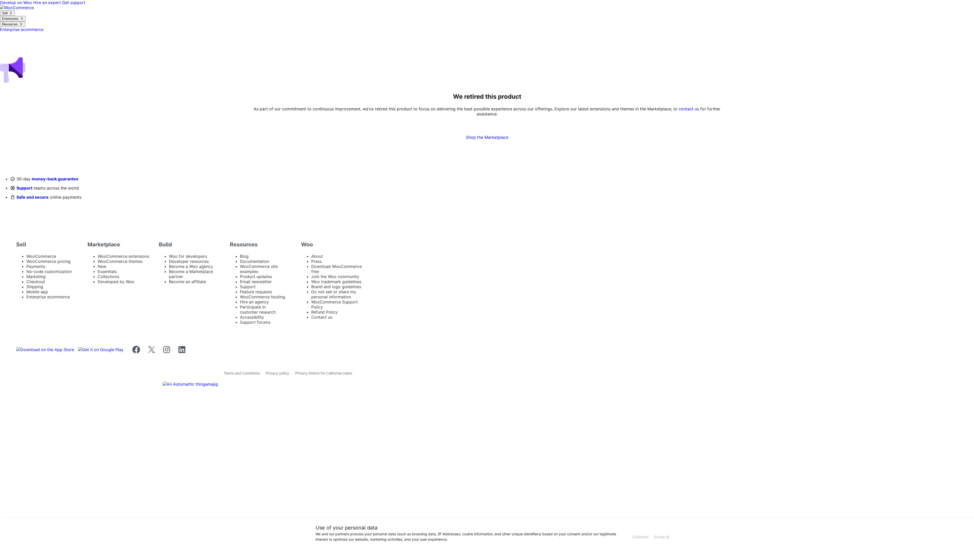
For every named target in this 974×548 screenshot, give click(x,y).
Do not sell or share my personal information (333, 294)
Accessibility (252, 317)
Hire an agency (254, 301)
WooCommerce (41, 256)
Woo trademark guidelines (336, 281)
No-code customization (49, 271)
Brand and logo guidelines (336, 286)
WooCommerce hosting (262, 296)
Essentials (107, 271)
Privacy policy (277, 373)
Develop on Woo (16, 2)
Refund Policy (324, 312)
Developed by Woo (116, 281)
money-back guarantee (55, 178)
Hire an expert (47, 2)
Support (24, 188)
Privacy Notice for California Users (323, 373)
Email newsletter (256, 281)
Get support (73, 2)
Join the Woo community (335, 276)
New (102, 266)
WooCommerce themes (120, 261)
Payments (35, 266)
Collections (108, 276)
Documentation (254, 261)
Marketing (36, 276)
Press (316, 261)
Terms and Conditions (242, 373)
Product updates (256, 276)
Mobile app (37, 291)
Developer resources (189, 261)
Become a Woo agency (191, 266)
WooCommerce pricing (48, 261)
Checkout (35, 281)
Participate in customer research (258, 309)
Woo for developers (188, 256)
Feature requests (256, 291)
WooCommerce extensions (123, 256)
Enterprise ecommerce (48, 296)
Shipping (34, 286)
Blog (244, 256)
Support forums (255, 322)
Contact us (321, 317)
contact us (689, 108)
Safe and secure (32, 197)
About (317, 256)
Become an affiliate (187, 281)
